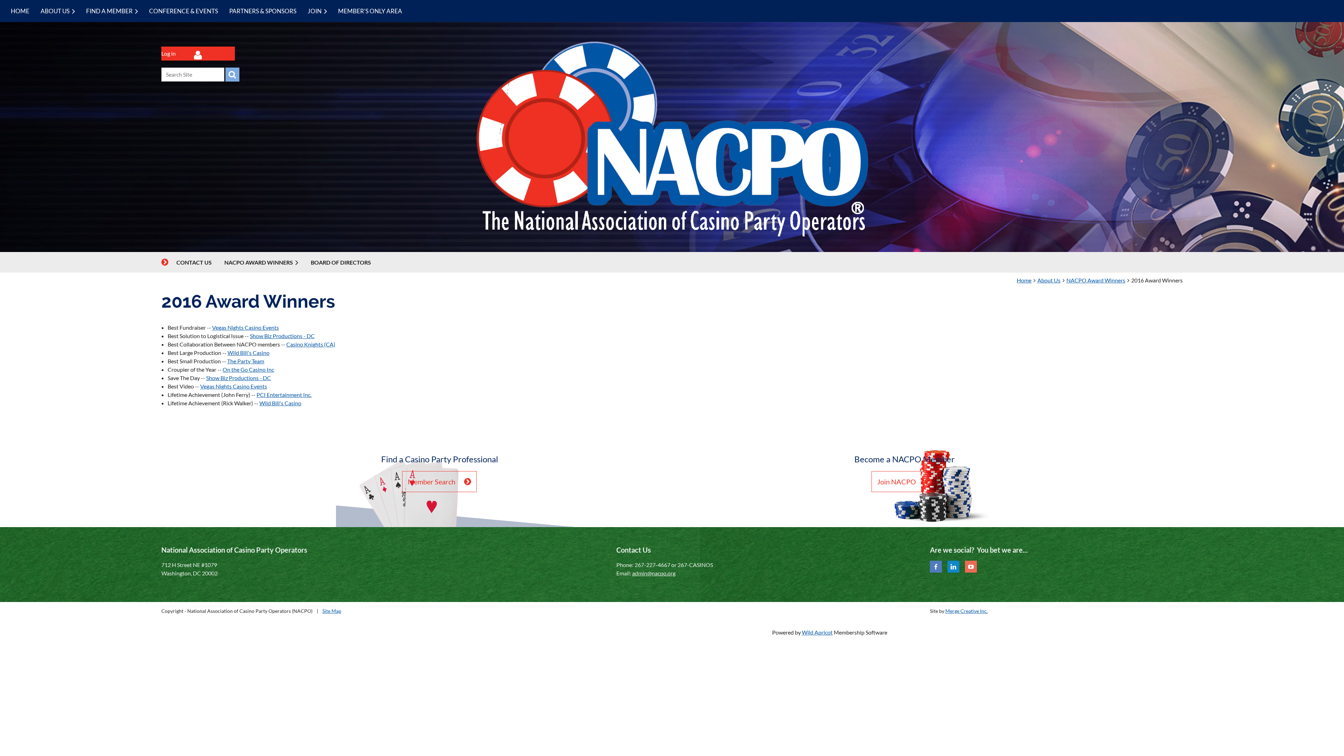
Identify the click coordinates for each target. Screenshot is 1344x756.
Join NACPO (896, 481)
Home (1024, 280)
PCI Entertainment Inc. (284, 394)
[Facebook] (936, 567)
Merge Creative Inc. (966, 611)
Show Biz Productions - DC (282, 335)
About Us (1048, 280)
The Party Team (245, 361)
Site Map (331, 611)
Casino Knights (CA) (310, 344)
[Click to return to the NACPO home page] (672, 235)
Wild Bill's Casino (248, 352)
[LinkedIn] (953, 567)
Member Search (431, 481)
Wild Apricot (817, 632)
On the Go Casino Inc (248, 369)
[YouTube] (971, 567)
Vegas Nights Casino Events (245, 327)
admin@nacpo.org (654, 573)
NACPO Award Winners (1095, 280)
